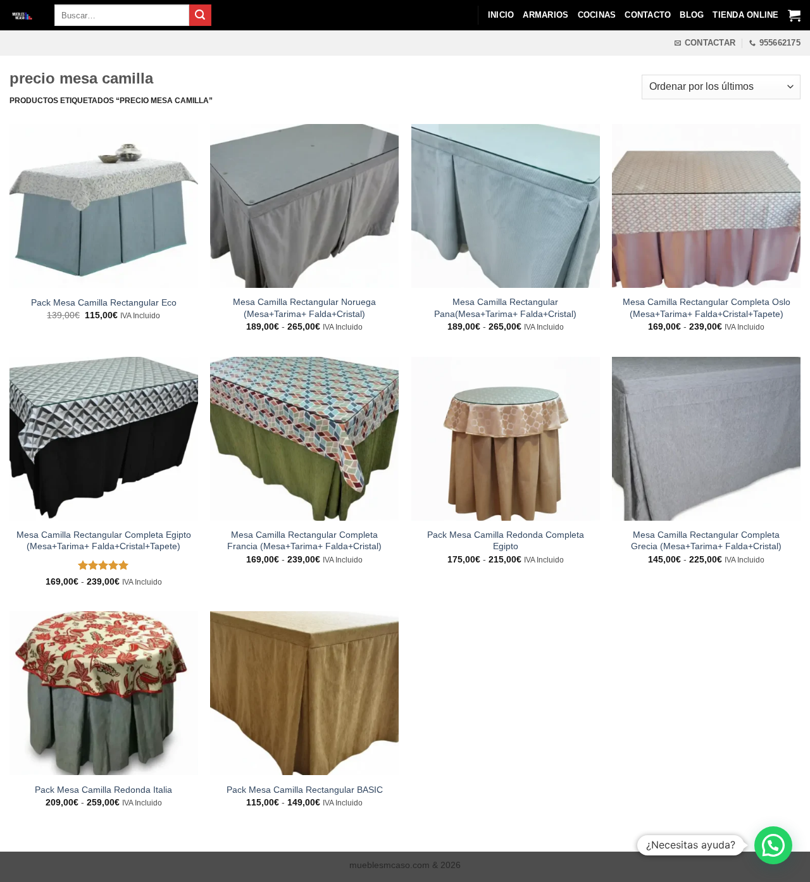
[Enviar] (200, 15)
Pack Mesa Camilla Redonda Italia (103, 790)
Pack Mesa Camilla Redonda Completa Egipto (505, 541)
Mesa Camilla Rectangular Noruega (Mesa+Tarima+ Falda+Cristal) (304, 308)
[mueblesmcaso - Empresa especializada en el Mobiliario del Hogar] (22, 15)
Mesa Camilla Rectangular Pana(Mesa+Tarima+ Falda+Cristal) (505, 308)
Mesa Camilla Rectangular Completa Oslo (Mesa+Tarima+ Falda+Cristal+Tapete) (706, 308)
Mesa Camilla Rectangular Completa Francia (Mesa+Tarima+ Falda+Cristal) (304, 541)
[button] (773, 845)
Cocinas (597, 15)
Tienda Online (745, 15)
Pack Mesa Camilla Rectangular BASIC (305, 790)
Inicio (501, 15)
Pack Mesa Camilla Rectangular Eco (104, 302)
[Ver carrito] (794, 15)
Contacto (648, 15)
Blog (692, 15)
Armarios (545, 15)
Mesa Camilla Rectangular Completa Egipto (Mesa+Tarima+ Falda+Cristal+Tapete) (103, 541)
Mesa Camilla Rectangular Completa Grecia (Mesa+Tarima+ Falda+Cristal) (706, 541)
